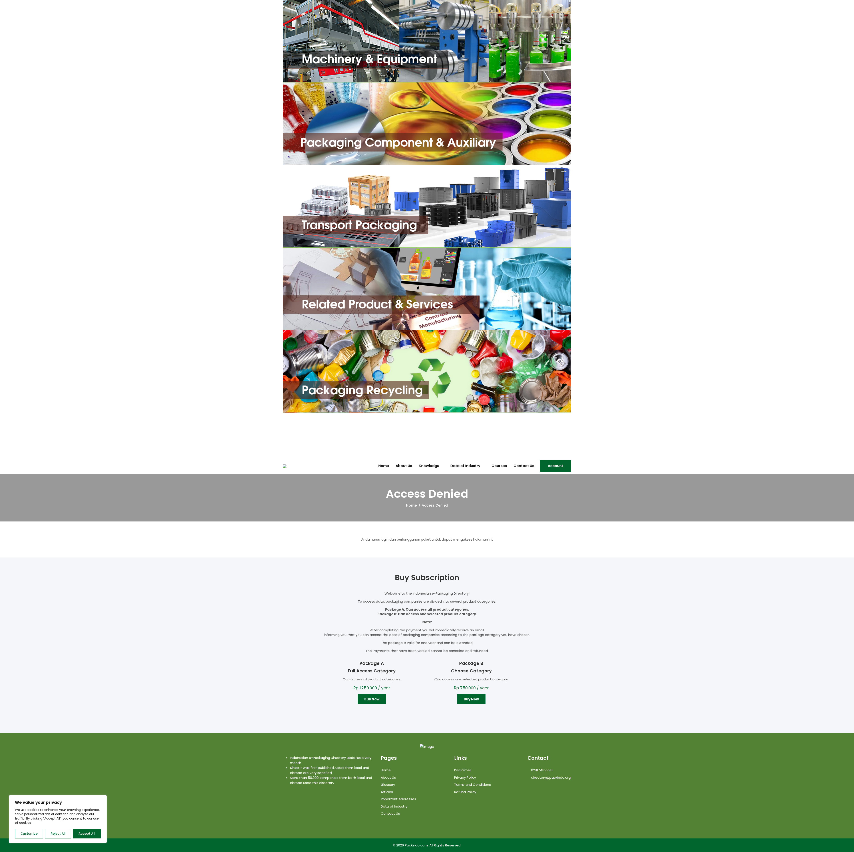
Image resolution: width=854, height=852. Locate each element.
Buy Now (371, 699)
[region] (58, 819)
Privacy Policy (465, 777)
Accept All (87, 833)
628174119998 (541, 770)
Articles (387, 792)
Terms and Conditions (472, 784)
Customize (29, 833)
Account (555, 465)
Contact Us (524, 466)
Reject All (58, 833)
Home (383, 466)
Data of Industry (465, 466)
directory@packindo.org (550, 777)
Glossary (388, 784)
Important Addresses (398, 799)
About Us (404, 466)
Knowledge (429, 466)
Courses (499, 466)
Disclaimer (462, 770)
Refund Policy (465, 792)
